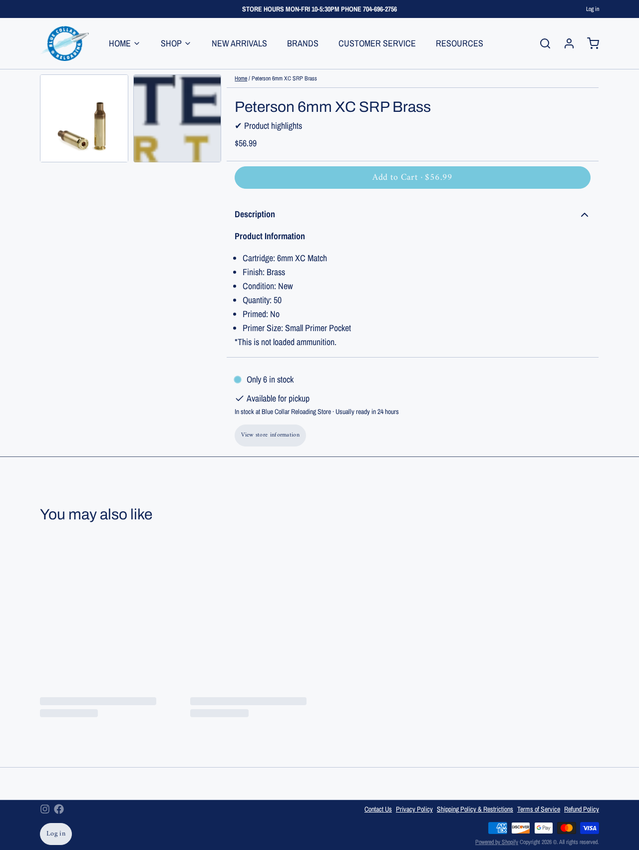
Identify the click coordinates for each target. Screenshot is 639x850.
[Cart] (589, 43)
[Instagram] (45, 809)
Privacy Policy (414, 809)
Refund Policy (581, 809)
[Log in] (565, 43)
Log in (592, 9)
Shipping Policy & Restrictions (475, 809)
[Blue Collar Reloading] (64, 43)
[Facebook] (59, 809)
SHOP (171, 43)
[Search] (541, 43)
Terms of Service (538, 809)
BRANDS (303, 43)
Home (241, 78)
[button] (413, 177)
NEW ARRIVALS (239, 43)
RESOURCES (459, 43)
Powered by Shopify (496, 842)
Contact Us (378, 809)
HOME (120, 43)
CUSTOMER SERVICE (377, 43)
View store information (270, 435)
